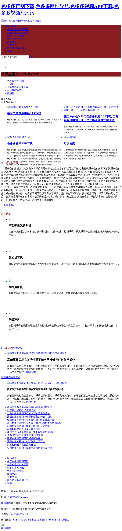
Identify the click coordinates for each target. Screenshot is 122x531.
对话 (7, 348)
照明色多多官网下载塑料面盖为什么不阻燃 (29, 416)
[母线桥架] (70, 137)
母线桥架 (69, 143)
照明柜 (10, 93)
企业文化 (12, 45)
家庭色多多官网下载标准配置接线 (25, 438)
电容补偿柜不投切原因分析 (21, 410)
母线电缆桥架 (14, 90)
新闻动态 (12, 42)
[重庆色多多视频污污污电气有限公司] (21, 21)
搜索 (31, 56)
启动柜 (10, 84)
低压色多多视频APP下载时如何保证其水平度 (30, 419)
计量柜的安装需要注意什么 (21, 444)
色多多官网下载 (15, 35)
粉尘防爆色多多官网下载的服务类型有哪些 (29, 407)
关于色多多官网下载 (18, 29)
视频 (9, 51)
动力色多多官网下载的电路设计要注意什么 (29, 447)
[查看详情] (31, 372)
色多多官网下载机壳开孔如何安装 (25, 435)
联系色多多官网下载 (18, 48)
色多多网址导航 (15, 39)
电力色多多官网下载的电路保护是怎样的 (28, 426)
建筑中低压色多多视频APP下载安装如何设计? (31, 432)
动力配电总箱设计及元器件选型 (23, 429)
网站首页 (12, 26)
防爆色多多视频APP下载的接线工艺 (26, 441)
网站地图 (6, 528)
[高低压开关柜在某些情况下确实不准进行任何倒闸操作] (37, 353)
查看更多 (17, 348)
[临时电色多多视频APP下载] (22, 107)
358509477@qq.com (18, 497)
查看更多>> (10, 205)
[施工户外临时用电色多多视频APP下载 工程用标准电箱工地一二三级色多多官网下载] (91, 110)
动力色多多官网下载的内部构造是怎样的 (28, 413)
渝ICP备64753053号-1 (20, 514)
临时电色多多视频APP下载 (24, 113)
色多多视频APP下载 (17, 32)
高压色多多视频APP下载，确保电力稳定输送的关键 (34, 423)
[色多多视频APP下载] (19, 137)
